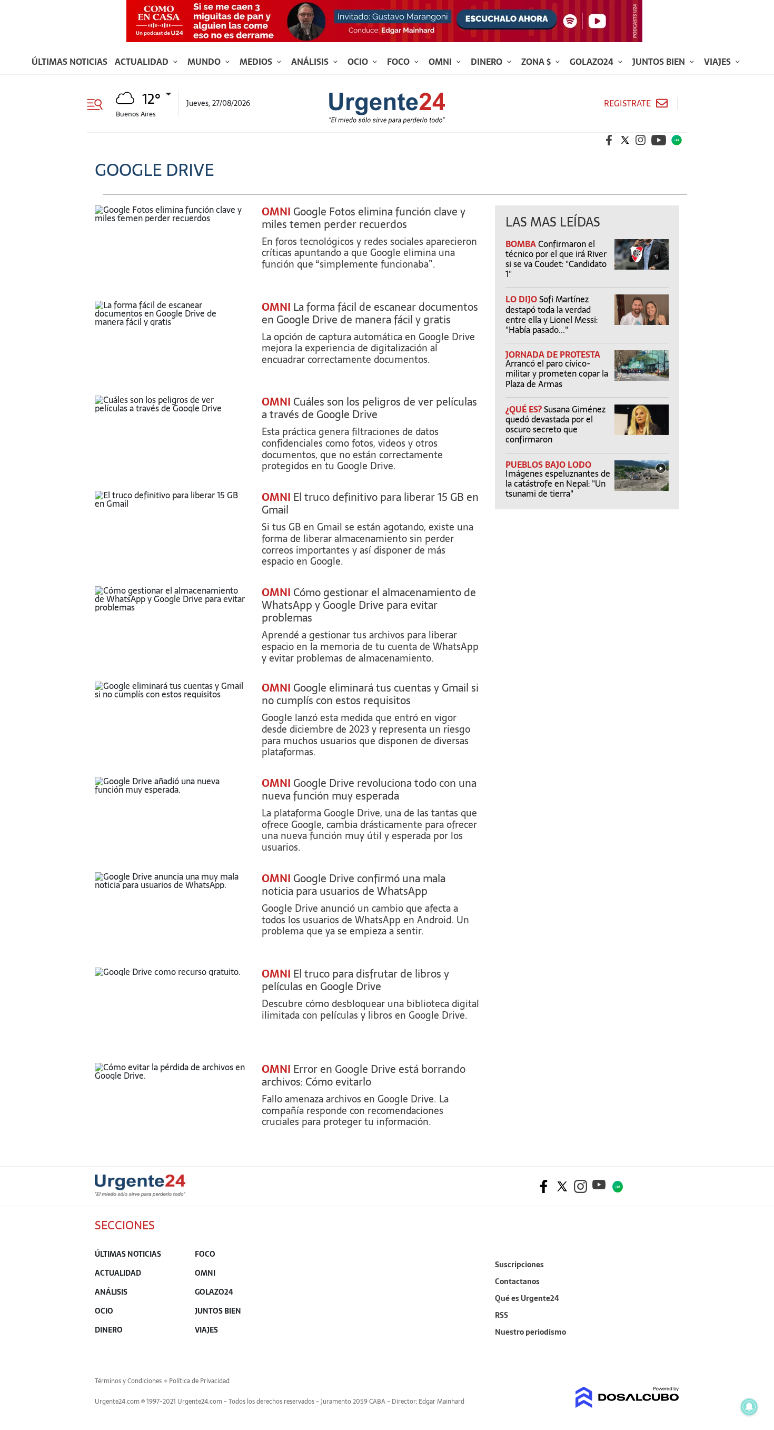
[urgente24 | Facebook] (609, 140)
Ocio (359, 61)
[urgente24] (140, 1193)
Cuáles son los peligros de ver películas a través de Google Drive (369, 408)
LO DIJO (522, 299)
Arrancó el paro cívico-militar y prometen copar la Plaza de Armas (556, 373)
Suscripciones (519, 1264)
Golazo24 (593, 61)
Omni (441, 61)
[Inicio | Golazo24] (676, 140)
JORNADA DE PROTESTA (552, 354)
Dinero (487, 61)
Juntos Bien (659, 61)
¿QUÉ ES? (524, 409)
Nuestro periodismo (530, 1332)
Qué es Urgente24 (527, 1298)
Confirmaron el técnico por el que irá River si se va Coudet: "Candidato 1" (556, 259)
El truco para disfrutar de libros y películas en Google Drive (355, 980)
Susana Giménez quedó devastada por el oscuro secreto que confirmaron (555, 424)
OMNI (276, 211)
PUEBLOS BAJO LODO (548, 464)
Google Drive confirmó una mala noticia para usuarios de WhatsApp (353, 885)
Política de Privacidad (199, 1381)
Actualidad (143, 61)
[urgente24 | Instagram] (641, 140)
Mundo (205, 61)
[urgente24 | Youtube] (658, 140)
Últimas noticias (69, 61)
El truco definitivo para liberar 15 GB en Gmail (370, 503)
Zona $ (537, 61)
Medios (257, 61)
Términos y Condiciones (128, 1381)
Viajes (718, 61)
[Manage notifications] (749, 1406)
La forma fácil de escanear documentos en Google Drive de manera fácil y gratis (370, 313)
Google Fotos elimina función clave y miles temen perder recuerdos (363, 218)
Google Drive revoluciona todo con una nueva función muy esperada (369, 789)
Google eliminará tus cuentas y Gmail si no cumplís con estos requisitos (370, 694)
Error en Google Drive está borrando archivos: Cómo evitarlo (363, 1075)
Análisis (311, 61)
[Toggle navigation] (99, 103)
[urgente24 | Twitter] (625, 140)
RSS (501, 1315)
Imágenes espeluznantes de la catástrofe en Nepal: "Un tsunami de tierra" (557, 483)
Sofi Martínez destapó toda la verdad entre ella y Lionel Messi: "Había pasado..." (551, 314)
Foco (399, 61)
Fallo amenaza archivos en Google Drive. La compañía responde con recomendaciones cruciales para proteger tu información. (355, 1110)
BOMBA (521, 244)
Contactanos (517, 1281)
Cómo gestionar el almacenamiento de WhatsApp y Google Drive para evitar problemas (369, 605)
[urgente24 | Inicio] (667, 1348)
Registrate (627, 103)
